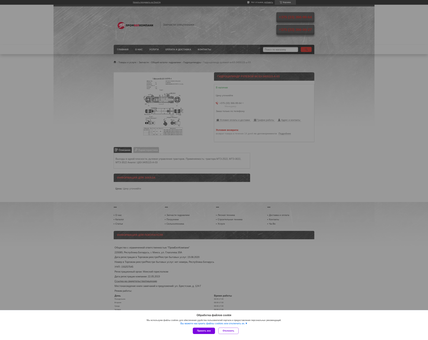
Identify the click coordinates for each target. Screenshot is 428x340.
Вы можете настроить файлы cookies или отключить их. (212, 323)
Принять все (204, 330)
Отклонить (228, 330)
